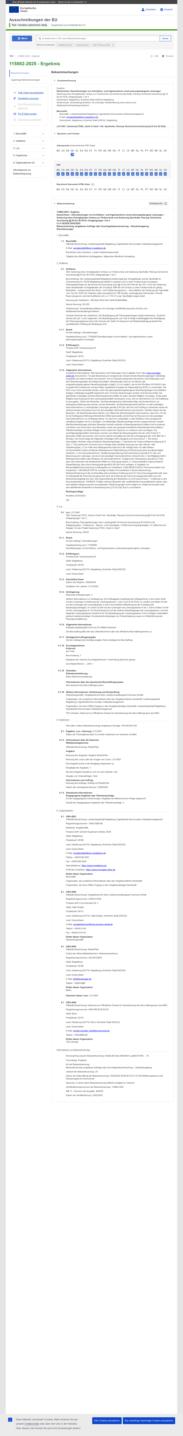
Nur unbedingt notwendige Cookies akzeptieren (149, 1420)
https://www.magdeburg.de (94, 865)
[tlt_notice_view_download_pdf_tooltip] (58, 174)
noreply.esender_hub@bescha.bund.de (91, 1031)
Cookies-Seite (32, 1424)
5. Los (16, 148)
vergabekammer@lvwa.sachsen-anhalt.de (93, 924)
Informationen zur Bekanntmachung (22, 172)
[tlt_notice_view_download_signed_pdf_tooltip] (72, 154)
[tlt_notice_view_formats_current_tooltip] (165, 203)
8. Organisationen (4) (24, 162)
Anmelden (151, 9)
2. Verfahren (19, 141)
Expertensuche (82, 45)
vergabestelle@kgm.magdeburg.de (82, 117)
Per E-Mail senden (27, 114)
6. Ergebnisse (20, 155)
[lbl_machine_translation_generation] (93, 184)
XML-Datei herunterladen (31, 93)
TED (11, 56)
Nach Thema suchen (102, 45)
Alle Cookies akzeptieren (107, 1420)
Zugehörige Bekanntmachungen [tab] (25, 80)
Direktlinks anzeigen (28, 98)
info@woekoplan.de (82, 979)
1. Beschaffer (20, 133)
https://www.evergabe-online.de (100, 869)
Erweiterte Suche (65, 45)
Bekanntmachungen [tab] (20, 73)
